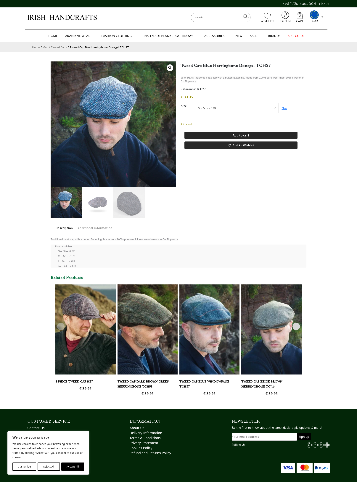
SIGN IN (285, 21)
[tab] (64, 228)
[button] (170, 67)
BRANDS (274, 36)
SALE (253, 36)
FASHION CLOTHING (116, 36)
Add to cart (241, 135)
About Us (137, 428)
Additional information (95, 228)
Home (36, 47)
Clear (284, 108)
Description (64, 228)
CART (299, 21)
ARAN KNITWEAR (77, 36)
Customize (24, 466)
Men (45, 47)
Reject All (48, 466)
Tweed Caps (59, 47)
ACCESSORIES (214, 36)
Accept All (73, 466)
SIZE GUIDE (296, 36)
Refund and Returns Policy (150, 453)
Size (184, 106)
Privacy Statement (144, 443)
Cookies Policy (141, 448)
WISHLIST (267, 21)
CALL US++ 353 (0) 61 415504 (306, 4)
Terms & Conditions (145, 438)
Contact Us (36, 428)
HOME (53, 36)
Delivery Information (146, 433)
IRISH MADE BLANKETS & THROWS (168, 36)
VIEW (85, 348)
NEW (238, 36)
